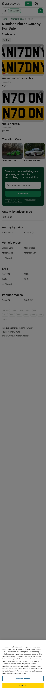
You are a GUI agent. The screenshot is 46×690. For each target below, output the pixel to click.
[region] (23, 665)
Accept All (23, 685)
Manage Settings (23, 678)
